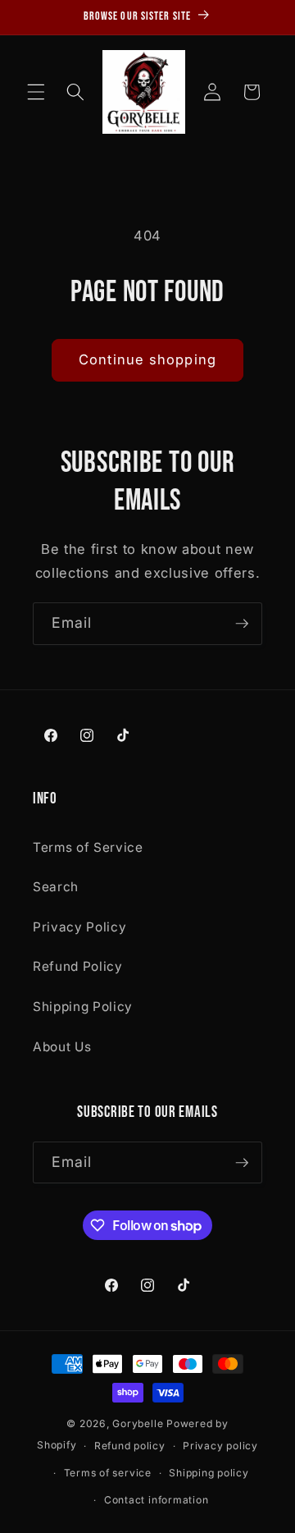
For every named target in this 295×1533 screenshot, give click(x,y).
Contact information (156, 1500)
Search (56, 887)
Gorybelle (137, 1423)
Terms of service (108, 1473)
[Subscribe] (241, 623)
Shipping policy (209, 1473)
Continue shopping (147, 359)
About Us (62, 1047)
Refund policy (130, 1445)
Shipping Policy (83, 1006)
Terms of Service (88, 847)
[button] (36, 92)
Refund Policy (78, 966)
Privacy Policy (79, 927)
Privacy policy (220, 1445)
